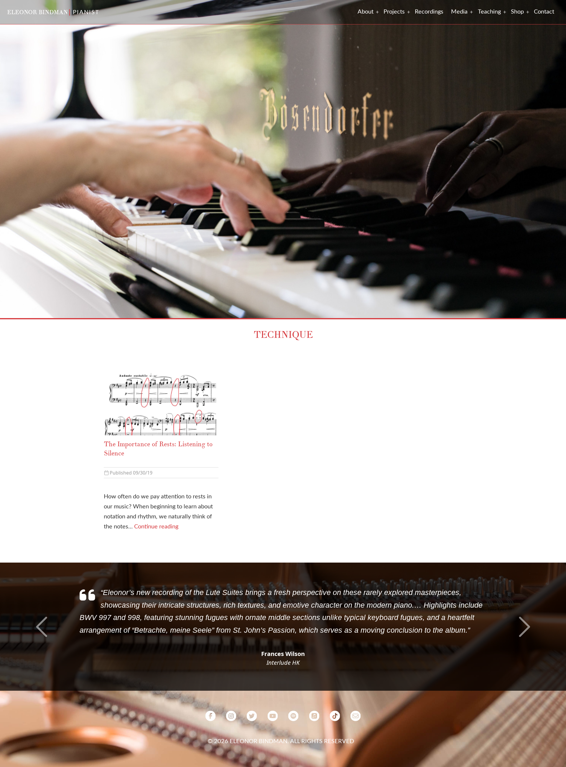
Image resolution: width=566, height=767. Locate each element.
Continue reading (156, 527)
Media (459, 12)
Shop (517, 12)
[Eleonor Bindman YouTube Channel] (272, 755)
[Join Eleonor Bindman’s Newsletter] (355, 755)
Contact (544, 12)
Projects (394, 12)
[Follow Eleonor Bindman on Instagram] (231, 755)
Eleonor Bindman (37, 12)
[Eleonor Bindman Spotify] (293, 755)
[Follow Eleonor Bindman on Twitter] (251, 755)
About (366, 12)
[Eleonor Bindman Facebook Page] (210, 755)
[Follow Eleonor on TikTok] (335, 755)
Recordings (429, 12)
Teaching (489, 12)
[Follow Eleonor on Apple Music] (314, 755)
